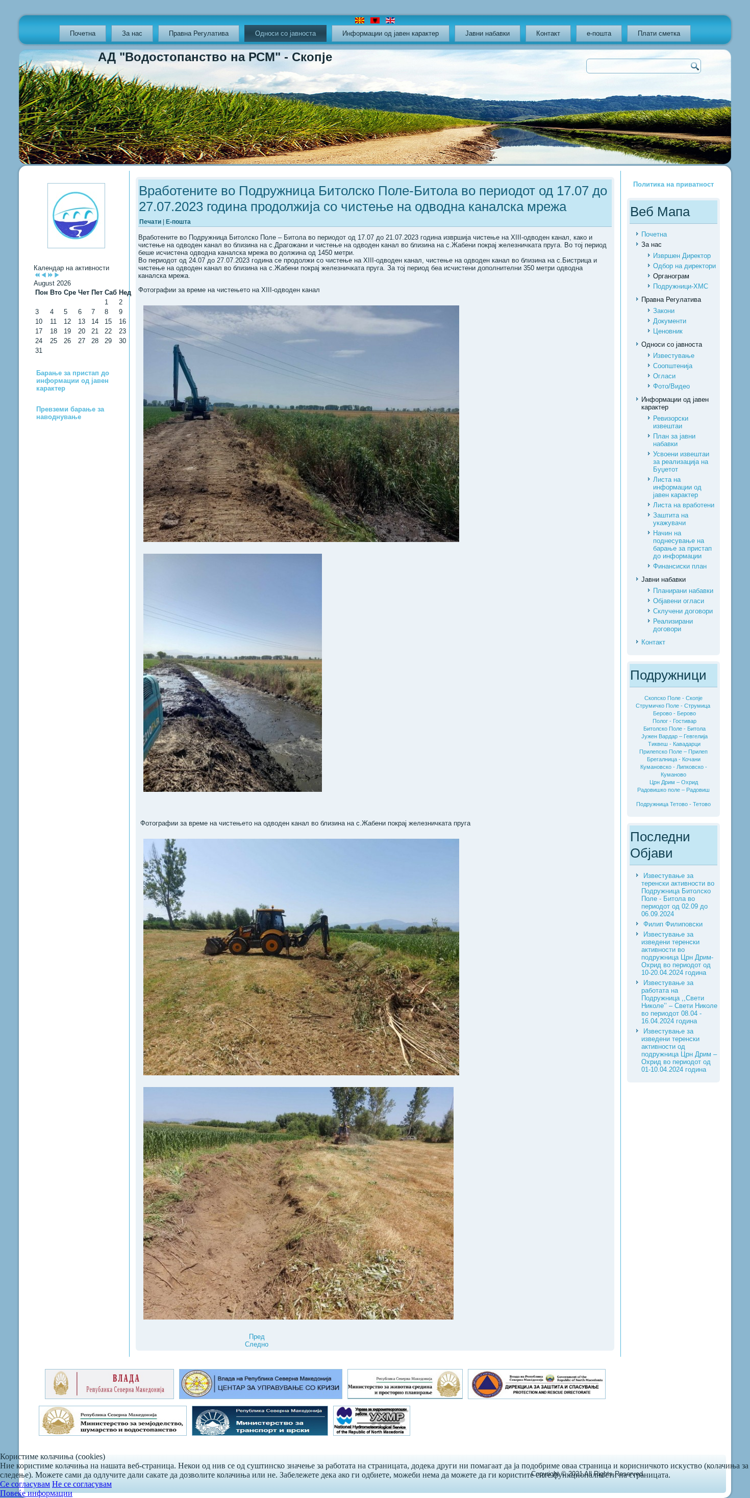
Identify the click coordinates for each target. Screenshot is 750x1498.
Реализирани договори (673, 625)
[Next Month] (57, 275)
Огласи (664, 376)
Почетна (82, 33)
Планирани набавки (683, 591)
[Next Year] (50, 275)
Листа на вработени (683, 505)
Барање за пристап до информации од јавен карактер (72, 380)
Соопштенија (672, 366)
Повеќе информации (36, 1493)
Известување (673, 355)
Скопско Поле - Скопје (673, 698)
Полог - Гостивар (674, 721)
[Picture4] (232, 673)
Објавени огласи (678, 601)
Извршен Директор (682, 256)
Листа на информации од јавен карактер (677, 487)
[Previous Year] (37, 275)
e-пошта (599, 33)
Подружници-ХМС (680, 286)
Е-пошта (178, 221)
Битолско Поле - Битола (674, 729)
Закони (663, 311)
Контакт (548, 33)
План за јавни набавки (674, 440)
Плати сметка (659, 33)
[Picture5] (301, 958)
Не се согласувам (82, 1484)
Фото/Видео (671, 386)
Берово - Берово (674, 713)
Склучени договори (683, 611)
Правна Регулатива (199, 33)
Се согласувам (25, 1484)
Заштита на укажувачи (670, 519)
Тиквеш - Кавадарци (674, 744)
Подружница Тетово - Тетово (673, 804)
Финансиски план (680, 566)
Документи (669, 321)
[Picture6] (298, 1204)
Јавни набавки (487, 33)
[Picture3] (301, 424)
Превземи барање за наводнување (70, 413)
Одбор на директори (684, 266)
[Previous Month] (43, 275)
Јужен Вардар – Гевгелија (674, 736)
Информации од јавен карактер (390, 33)
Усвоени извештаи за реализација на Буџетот (681, 461)
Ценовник (668, 331)
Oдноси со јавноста (285, 33)
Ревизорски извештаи (670, 422)
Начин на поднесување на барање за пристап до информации (682, 544)
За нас (132, 33)
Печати (151, 221)
